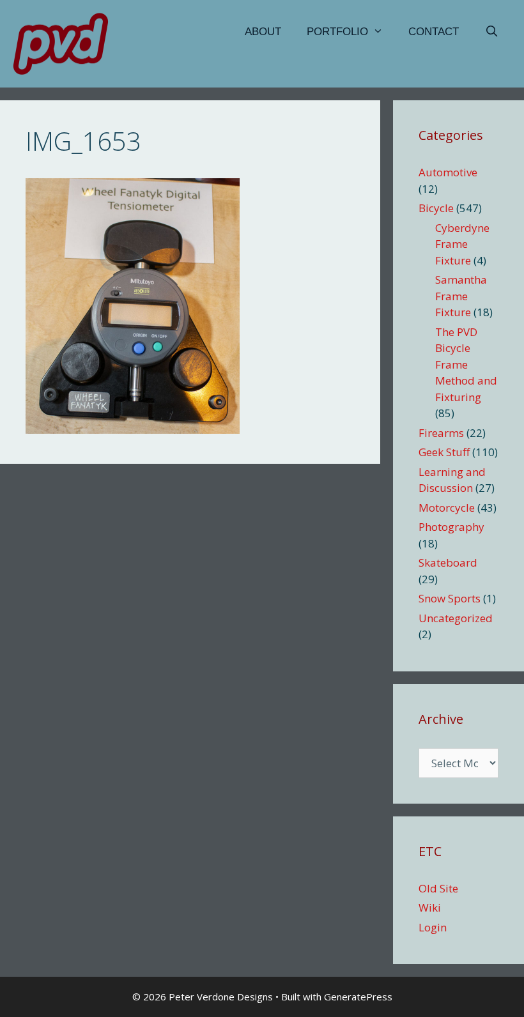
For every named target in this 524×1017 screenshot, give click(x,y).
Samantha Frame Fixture (461, 295)
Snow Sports (450, 598)
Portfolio (337, 32)
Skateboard (448, 562)
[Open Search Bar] (491, 32)
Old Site (438, 888)
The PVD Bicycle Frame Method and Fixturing (466, 364)
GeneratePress (358, 996)
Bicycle (436, 208)
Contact (433, 32)
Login (433, 927)
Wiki (430, 907)
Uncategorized (456, 618)
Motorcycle (447, 507)
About (263, 32)
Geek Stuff (444, 452)
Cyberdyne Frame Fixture (462, 244)
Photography (451, 526)
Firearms (441, 432)
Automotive (448, 172)
